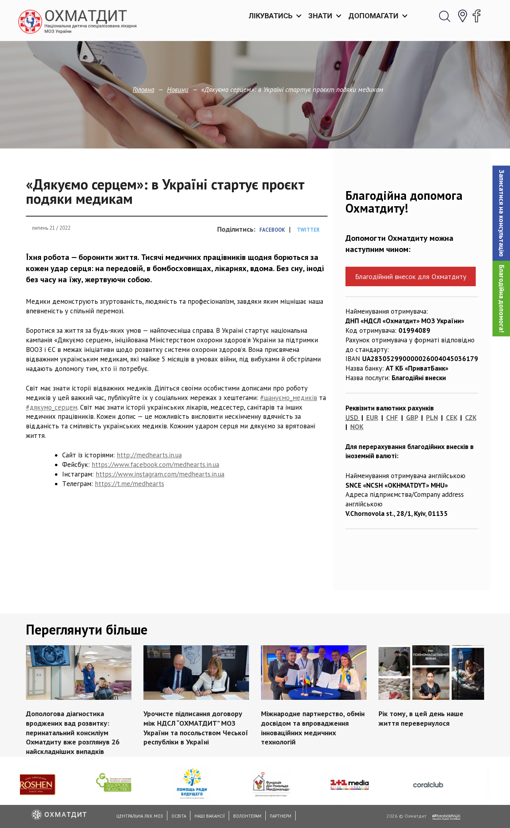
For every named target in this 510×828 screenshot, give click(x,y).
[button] (501, 213)
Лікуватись (270, 16)
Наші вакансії (209, 816)
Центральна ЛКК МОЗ (139, 816)
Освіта (178, 816)
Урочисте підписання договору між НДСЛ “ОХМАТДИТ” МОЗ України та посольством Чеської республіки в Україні (195, 727)
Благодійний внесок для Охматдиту (410, 276)
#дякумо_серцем (51, 407)
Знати (320, 16)
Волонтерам (247, 816)
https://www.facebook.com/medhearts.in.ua (155, 464)
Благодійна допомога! (501, 298)
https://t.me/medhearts (129, 483)
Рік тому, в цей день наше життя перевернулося (421, 718)
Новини (177, 89)
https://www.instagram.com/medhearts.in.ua (160, 474)
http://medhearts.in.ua (149, 455)
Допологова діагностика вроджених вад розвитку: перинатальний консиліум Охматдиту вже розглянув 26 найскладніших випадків (73, 732)
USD (351, 417)
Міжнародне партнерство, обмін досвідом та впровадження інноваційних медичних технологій (313, 727)
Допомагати (373, 16)
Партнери (280, 816)
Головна (143, 89)
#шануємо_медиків (288, 397)
